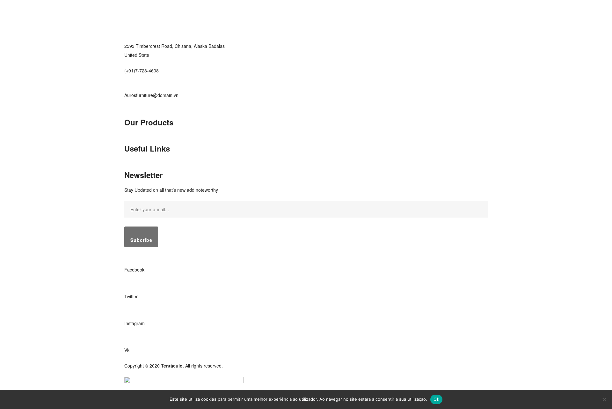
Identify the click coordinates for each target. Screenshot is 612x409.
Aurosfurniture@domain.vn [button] (151, 95)
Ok (436, 399)
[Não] (604, 399)
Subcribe (141, 240)
